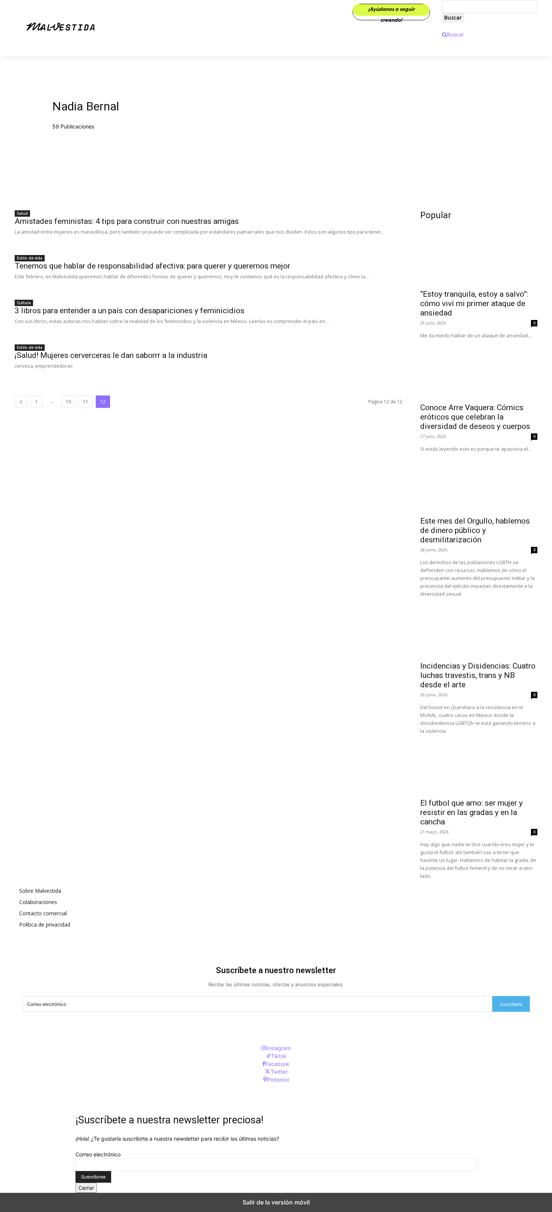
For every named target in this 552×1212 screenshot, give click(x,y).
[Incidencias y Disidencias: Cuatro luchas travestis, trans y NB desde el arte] (478, 627)
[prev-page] (21, 401)
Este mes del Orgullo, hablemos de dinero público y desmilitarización (475, 530)
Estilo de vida (29, 258)
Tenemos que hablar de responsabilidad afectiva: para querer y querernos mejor (152, 265)
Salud (22, 213)
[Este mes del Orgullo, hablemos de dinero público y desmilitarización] (478, 482)
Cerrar (86, 1188)
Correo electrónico (98, 1154)
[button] (453, 34)
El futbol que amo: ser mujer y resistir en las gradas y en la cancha (471, 812)
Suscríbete (511, 1004)
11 (85, 401)
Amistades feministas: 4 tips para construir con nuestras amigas (127, 221)
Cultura (24, 302)
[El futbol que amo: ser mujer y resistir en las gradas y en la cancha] (478, 764)
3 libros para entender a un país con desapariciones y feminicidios (129, 310)
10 (68, 401)
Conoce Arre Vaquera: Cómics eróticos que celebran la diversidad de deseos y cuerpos (475, 417)
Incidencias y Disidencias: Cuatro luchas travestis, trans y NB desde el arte (477, 675)
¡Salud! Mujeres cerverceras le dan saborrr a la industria (111, 355)
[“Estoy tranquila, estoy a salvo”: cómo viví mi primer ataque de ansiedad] (478, 255)
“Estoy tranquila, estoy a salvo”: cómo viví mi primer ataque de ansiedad (474, 303)
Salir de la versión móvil (276, 1202)
